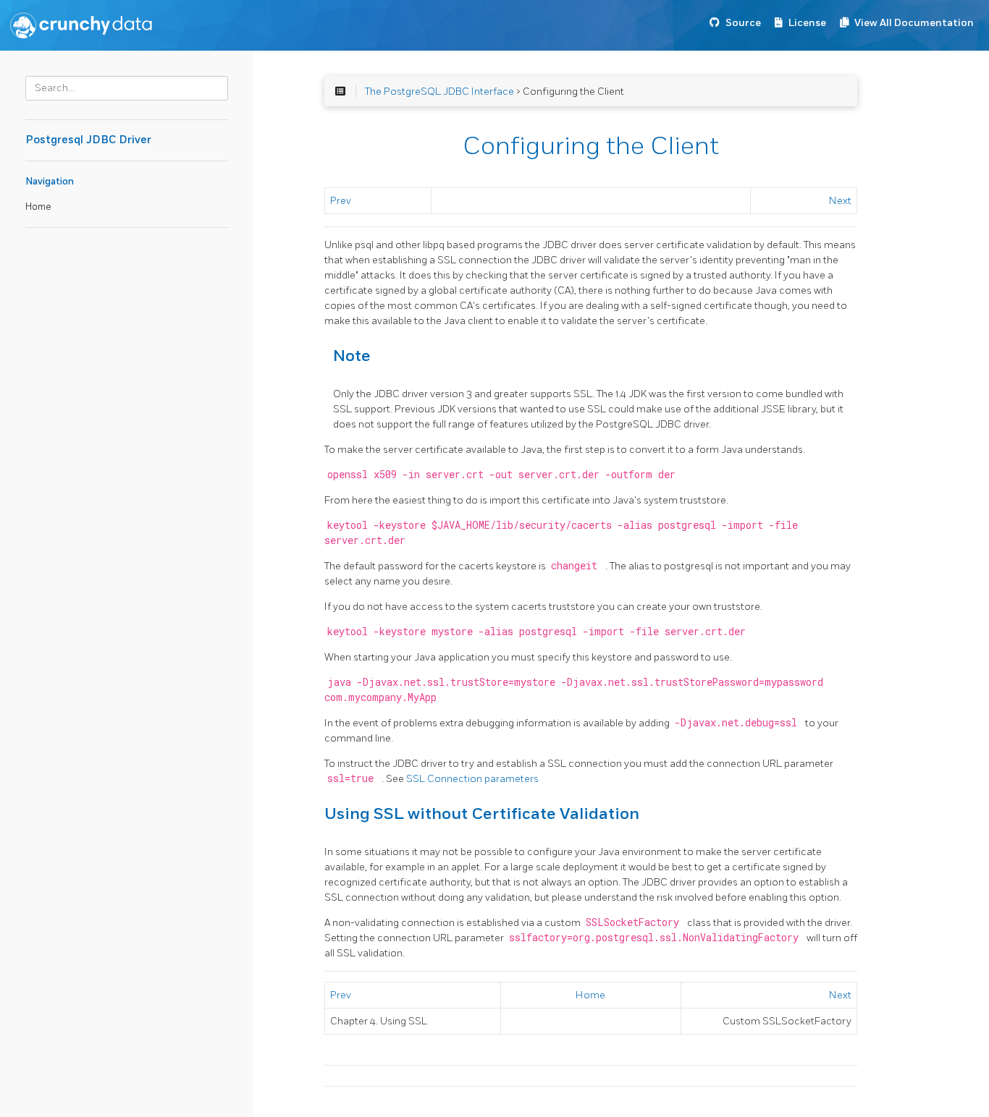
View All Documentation (914, 23)
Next (840, 201)
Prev (340, 201)
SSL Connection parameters (472, 779)
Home (38, 207)
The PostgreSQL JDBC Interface (439, 91)
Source (743, 23)
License (807, 23)
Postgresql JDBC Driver (88, 140)
